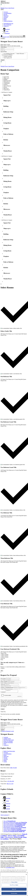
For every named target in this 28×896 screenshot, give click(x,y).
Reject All (14, 889)
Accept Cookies (14, 893)
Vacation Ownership (8, 742)
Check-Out (3, 686)
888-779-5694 (13, 767)
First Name (3, 678)
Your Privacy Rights (15, 839)
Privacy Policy (12, 835)
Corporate (5, 737)
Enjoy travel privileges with (14, 825)
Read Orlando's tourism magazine (14, 827)
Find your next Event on (12, 826)
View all (9, 821)
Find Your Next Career (8, 739)
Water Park (5, 15)
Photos (5, 19)
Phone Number (4, 681)
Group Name (4, 689)
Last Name (3, 679)
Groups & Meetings (7, 21)
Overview (5, 12)
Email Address (4, 682)
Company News (7, 738)
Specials (5, 14)
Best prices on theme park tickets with (15, 822)
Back (2, 9)
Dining (5, 18)
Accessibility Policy (10, 867)
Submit (2, 709)
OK (2, 670)
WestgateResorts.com (8, 23)
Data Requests (9, 837)
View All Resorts (7, 24)
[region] (14, 884)
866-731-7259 (10, 783)
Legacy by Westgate (8, 741)
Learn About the (12, 828)
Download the (14, 831)
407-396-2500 (10, 781)
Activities (5, 17)
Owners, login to (14, 830)
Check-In (3, 684)
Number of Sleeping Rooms (7, 687)
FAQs (4, 743)
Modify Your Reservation (9, 751)
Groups (5, 761)
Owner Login (6, 36)
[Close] (26, 874)
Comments (3, 692)
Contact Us (6, 26)
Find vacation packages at (14, 823)
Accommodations (7, 13)
